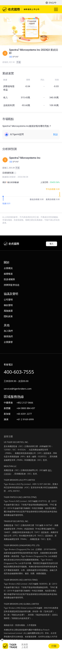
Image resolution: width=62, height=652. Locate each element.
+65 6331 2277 (24, 413)
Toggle (56, 9)
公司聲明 (8, 299)
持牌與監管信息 (11, 284)
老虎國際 (21, 9)
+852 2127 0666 (25, 402)
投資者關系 (9, 279)
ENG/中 (52, 2)
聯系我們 (8, 336)
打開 (54, 646)
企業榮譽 (8, 341)
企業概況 (8, 268)
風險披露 (8, 310)
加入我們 (8, 330)
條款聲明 (8, 305)
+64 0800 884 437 (26, 408)
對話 (55, 134)
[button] (31, 53)
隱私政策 (8, 316)
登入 (51, 243)
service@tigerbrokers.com (17, 388)
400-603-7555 (19, 372)
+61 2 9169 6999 (25, 419)
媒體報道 (8, 273)
